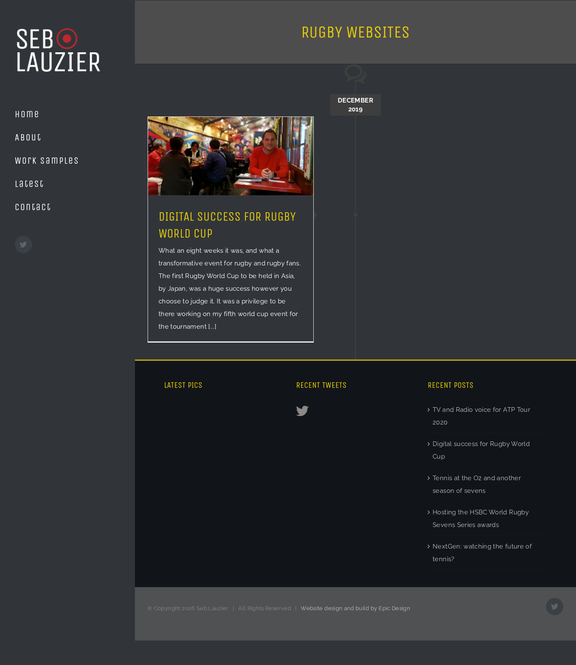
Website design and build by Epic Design (355, 608)
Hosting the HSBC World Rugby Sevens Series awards (481, 518)
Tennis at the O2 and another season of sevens (477, 484)
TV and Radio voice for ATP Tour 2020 (481, 416)
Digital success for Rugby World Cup (481, 450)
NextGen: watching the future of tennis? (482, 553)
